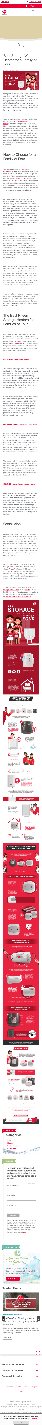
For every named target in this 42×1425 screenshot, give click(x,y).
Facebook (26, 1387)
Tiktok (21, 1392)
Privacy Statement (32, 1418)
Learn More (13, 1279)
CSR (9, 1140)
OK (21, 1423)
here (25, 1232)
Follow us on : (9, 1387)
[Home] (4, 12)
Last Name (11, 1205)
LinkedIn (18, 1387)
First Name (11, 1195)
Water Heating (12, 1149)
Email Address (13, 1185)
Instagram (34, 1387)
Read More (7, 1341)
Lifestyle (10, 1143)
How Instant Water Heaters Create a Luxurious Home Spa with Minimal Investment (21, 1321)
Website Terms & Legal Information (20, 1402)
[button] (32, 6)
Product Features (13, 1146)
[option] (21, 1318)
